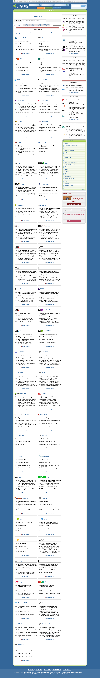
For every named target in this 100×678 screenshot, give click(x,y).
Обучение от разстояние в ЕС (72, 162)
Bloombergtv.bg (24, 1)
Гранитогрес (68, 173)
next (51, 25)
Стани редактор (57, 669)
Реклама (63, 672)
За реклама (39, 669)
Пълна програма (26, 53)
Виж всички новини (74, 204)
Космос (67, 169)
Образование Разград (70, 164)
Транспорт (67, 171)
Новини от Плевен (69, 178)
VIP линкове (47, 669)
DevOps (67, 183)
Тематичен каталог (33, 4)
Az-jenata (39, 1)
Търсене (18, 20)
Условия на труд (69, 185)
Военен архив (68, 157)
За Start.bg (31, 669)
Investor (19, 1)
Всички (18, 32)
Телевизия (40, 7)
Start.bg (38, 672)
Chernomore (74, 1)
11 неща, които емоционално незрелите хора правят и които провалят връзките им (74, 213)
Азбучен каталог (46, 4)
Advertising (61, 673)
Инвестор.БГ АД (27, 672)
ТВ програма (37, 16)
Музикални (33, 32)
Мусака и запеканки (69, 150)
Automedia (59, 1)
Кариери (73, 672)
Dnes (17, 1)
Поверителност (78, 672)
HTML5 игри (68, 152)
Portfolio (66, 673)
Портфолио (67, 672)
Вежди (66, 166)
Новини (48, 7)
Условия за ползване (44, 672)
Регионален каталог (59, 4)
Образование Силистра (70, 181)
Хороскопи (56, 7)
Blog (65, 1)
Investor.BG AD (27, 673)
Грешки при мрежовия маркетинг (72, 159)
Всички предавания (74, 32)
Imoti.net (50, 1)
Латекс (68, 143)
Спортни (50, 32)
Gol (34, 1)
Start (62, 1)
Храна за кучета (69, 188)
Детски (18, 33)
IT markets (67, 148)
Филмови (57, 32)
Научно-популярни (41, 32)
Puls (42, 1)
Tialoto (36, 1)
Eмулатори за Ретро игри (71, 145)
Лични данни (71, 673)
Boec (70, 1)
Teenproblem (46, 1)
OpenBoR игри (68, 155)
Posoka (67, 1)
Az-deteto (54, 1)
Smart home (68, 176)
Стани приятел (67, 669)
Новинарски (25, 32)
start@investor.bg (57, 672)
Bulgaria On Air (30, 1)
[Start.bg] (20, 7)
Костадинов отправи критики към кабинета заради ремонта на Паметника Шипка (78, 199)
